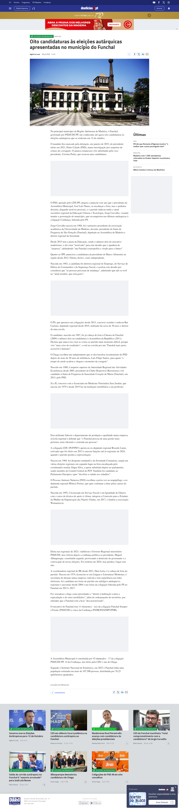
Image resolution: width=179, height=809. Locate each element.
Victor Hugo (55, 781)
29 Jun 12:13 (24, 784)
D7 (10, 2)
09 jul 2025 (48, 54)
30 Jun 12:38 (148, 743)
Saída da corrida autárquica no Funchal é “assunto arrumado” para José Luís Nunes (25, 777)
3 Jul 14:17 (23, 740)
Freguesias (26, 2)
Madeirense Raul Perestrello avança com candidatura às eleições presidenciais (107, 736)
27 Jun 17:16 (68, 743)
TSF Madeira (36, 2)
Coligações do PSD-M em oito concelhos (107, 776)
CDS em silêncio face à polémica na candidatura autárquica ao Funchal (69, 736)
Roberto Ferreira (56, 743)
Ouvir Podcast (162, 802)
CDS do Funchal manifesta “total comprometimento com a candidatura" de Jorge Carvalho (150, 736)
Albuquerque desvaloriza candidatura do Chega (64, 776)
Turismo (16, 2)
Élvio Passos (137, 743)
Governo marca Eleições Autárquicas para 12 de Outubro (26, 734)
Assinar (159, 8)
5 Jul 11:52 (105, 781)
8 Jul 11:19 (110, 743)
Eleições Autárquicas (60, 685)
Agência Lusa (13, 740)
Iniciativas (47, 2)
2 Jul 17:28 (64, 781)
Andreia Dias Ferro (98, 743)
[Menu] (10, 8)
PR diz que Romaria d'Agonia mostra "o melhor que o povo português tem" (150, 145)
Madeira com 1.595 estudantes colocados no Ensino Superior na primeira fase (151, 158)
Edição (22, 8)
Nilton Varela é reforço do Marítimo (149, 169)
